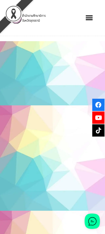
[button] (89, 18)
